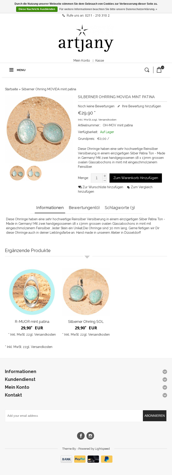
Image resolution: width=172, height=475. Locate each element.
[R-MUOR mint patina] (32, 292)
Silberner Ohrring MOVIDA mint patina (49, 89)
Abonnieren (154, 415)
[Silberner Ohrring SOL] (86, 292)
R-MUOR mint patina (32, 322)
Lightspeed (102, 448)
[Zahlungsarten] (86, 461)
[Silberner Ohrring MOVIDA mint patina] (17, 179)
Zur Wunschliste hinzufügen (103, 187)
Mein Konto (81, 60)
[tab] (50, 208)
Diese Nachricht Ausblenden (37, 9)
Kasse (99, 60)
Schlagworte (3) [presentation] (120, 207)
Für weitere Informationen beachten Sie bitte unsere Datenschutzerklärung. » (108, 9)
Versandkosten (107, 119)
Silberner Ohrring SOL (86, 322)
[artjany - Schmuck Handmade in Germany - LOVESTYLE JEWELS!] (86, 38)
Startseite (11, 89)
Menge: (83, 178)
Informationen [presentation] (50, 207)
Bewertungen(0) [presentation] (84, 207)
